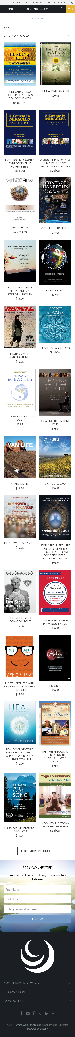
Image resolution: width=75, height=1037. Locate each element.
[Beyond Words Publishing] (37, 9)
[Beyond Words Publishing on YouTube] (28, 1014)
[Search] (61, 9)
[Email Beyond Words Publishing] (53, 1014)
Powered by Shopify (37, 1028)
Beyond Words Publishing (28, 1025)
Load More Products (37, 851)
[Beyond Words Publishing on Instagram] (40, 1014)
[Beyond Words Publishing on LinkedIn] (47, 1014)
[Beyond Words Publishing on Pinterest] (34, 1014)
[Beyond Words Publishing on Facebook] (21, 1014)
